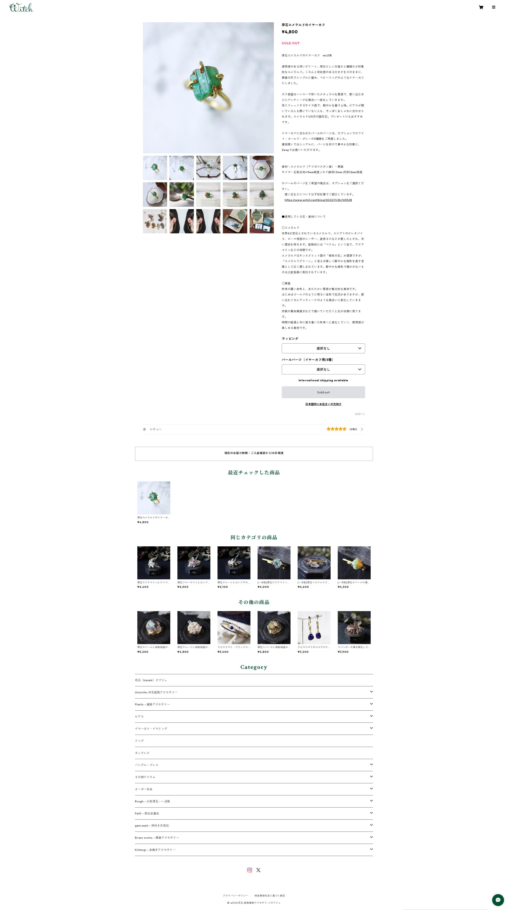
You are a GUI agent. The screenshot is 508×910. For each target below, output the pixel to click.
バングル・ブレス (146, 765)
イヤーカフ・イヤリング (151, 728)
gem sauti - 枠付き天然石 (152, 825)
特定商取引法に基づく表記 (270, 895)
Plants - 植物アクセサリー (152, 704)
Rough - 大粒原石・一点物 (152, 801)
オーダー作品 (144, 789)
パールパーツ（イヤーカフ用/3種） (308, 360)
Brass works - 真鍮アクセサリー (157, 837)
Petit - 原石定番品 (147, 813)
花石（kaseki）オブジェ (151, 680)
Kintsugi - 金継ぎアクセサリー (155, 850)
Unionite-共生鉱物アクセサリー (156, 692)
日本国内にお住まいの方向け (323, 404)
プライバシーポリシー (235, 895)
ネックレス (142, 753)
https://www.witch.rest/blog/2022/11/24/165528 (318, 200)
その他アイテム (145, 777)
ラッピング (290, 339)
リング (139, 741)
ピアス (139, 716)
